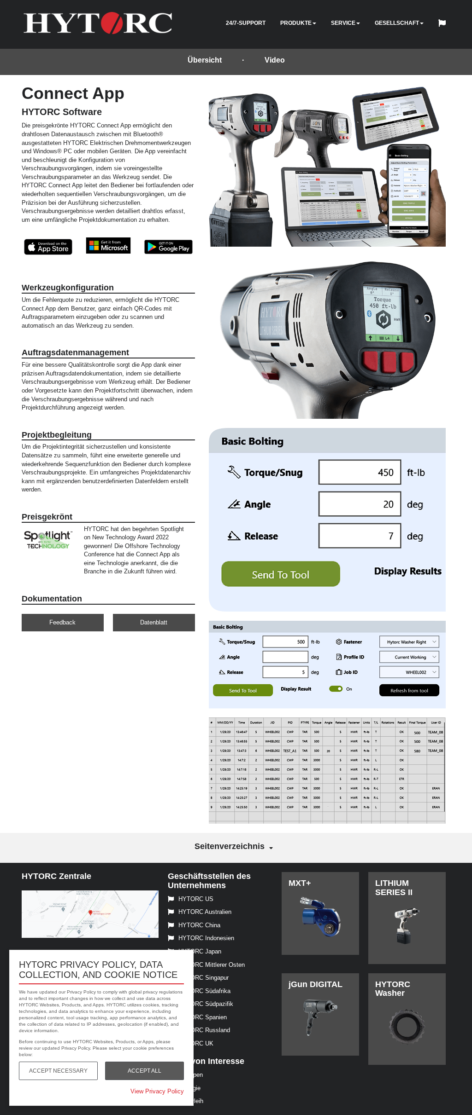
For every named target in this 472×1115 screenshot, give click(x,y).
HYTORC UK (195, 1043)
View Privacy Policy (157, 1091)
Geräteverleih (185, 1101)
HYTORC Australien (204, 911)
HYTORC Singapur (203, 977)
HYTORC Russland (204, 1030)
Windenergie (184, 1088)
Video (275, 60)
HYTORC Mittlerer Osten (211, 964)
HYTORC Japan (199, 951)
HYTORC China (199, 925)
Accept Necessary (58, 1071)
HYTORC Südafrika (204, 991)
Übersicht (205, 60)
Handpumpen (185, 1074)
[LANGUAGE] (444, 24)
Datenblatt (153, 622)
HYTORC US (195, 898)
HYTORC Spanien (202, 1017)
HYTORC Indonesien (206, 938)
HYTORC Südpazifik (205, 1003)
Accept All (144, 1071)
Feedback (62, 622)
